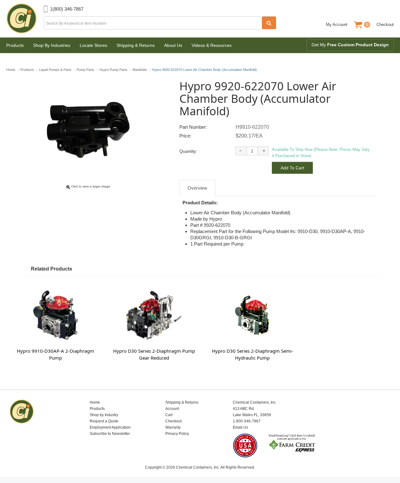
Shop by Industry (104, 415)
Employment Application (110, 427)
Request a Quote (104, 421)
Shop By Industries (51, 45)
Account (172, 408)
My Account (337, 24)
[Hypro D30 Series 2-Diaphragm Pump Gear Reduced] (154, 314)
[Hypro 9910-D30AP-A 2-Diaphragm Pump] (55, 314)
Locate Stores (93, 45)
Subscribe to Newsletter (110, 433)
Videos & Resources (212, 45)
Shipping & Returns (136, 45)
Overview (197, 188)
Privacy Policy (177, 433)
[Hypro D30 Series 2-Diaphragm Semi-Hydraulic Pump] (252, 314)
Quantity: (188, 151)
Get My (350, 44)
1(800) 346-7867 (66, 9)
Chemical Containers (25, 18)
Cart (168, 415)
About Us (173, 45)
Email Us (240, 427)
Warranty (173, 427)
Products (15, 45)
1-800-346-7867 (247, 421)
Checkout (385, 24)
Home (95, 402)
